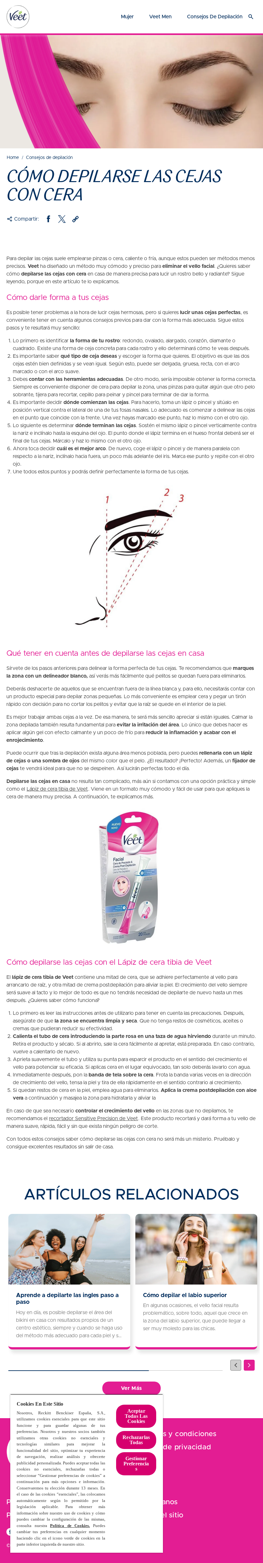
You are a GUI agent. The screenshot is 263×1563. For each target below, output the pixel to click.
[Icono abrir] (251, 16)
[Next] (249, 1365)
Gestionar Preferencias (136, 1463)
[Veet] (18, 16)
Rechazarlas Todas (136, 1440)
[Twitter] (62, 219)
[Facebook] (48, 219)
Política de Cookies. (70, 1525)
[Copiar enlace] (75, 219)
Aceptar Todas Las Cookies (136, 1416)
